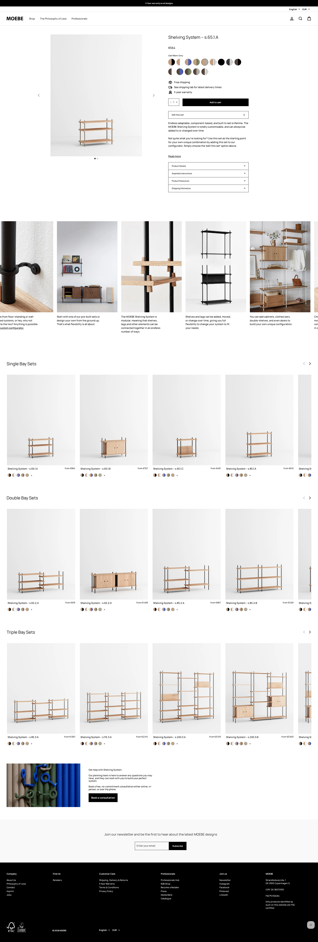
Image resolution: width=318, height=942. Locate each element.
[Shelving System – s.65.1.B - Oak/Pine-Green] (95, 475)
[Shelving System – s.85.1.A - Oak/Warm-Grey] (245, 475)
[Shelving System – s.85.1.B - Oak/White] (305, 475)
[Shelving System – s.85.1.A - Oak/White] (232, 475)
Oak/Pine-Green (196, 62)
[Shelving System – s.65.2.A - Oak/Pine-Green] (22, 609)
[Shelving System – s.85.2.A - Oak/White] (159, 609)
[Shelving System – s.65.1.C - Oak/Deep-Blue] (163, 475)
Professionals (79, 18)
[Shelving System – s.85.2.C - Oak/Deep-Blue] (309, 609)
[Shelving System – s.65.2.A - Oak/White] (13, 609)
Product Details (179, 166)
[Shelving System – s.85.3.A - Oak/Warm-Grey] (27, 743)
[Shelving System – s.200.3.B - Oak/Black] (227, 743)
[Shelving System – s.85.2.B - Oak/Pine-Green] (241, 609)
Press (164, 891)
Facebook (224, 887)
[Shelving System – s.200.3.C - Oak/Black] (300, 743)
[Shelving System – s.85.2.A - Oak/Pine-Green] (168, 609)
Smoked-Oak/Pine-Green (188, 71)
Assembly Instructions (182, 173)
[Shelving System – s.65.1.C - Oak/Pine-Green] (168, 475)
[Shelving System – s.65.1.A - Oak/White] (13, 475)
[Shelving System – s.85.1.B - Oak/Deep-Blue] (309, 475)
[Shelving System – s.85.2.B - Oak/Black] (227, 609)
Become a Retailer (170, 887)
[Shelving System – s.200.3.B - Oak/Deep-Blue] (236, 743)
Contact (11, 887)
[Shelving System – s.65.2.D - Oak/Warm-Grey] (100, 609)
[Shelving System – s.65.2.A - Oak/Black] (9, 609)
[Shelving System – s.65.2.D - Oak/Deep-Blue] (91, 609)
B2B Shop (165, 883)
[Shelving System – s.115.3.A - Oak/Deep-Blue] (91, 743)
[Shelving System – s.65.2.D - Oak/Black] (82, 609)
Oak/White (180, 62)
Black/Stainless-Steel (229, 62)
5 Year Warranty (107, 883)
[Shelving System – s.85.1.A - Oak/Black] (227, 475)
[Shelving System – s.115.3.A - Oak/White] (86, 743)
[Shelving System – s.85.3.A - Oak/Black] (9, 743)
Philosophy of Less (16, 883)
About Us (11, 880)
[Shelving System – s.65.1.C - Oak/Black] (155, 475)
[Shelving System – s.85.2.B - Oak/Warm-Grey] (245, 609)
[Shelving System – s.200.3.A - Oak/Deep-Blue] (163, 743)
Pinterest (224, 891)
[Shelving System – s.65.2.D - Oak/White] (86, 609)
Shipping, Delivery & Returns (113, 880)
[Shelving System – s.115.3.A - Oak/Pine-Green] (95, 743)
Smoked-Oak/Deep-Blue (180, 71)
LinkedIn (223, 894)
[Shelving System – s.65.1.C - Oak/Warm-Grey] (172, 475)
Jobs (9, 894)
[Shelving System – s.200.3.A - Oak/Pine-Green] (168, 743)
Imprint (10, 891)
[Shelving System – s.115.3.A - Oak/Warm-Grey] (100, 743)
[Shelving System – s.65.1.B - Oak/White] (86, 475)
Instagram (224, 883)
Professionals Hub (170, 880)
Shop (32, 18)
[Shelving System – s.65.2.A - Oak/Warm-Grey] (27, 609)
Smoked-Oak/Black (238, 62)
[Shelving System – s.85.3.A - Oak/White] (13, 743)
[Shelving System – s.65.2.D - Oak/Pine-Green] (95, 609)
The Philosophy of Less (53, 18)
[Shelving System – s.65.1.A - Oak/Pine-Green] (22, 475)
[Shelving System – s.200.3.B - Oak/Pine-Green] (241, 743)
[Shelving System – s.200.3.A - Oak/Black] (155, 743)
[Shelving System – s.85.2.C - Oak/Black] (300, 609)
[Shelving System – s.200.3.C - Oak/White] (305, 743)
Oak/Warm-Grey (204, 62)
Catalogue (166, 898)
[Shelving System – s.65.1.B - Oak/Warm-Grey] (100, 475)
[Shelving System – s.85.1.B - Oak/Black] (300, 475)
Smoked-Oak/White (171, 71)
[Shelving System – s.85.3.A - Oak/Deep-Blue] (18, 743)
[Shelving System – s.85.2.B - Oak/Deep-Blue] (236, 609)
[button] (153, 95)
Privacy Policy (106, 891)
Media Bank (166, 894)
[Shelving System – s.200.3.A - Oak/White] (159, 743)
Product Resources (180, 180)
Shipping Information (181, 188)
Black (221, 62)
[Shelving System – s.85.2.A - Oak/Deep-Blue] (163, 609)
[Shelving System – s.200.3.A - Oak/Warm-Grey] (172, 743)
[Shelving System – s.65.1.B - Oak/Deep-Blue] (91, 475)
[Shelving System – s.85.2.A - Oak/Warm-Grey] (172, 609)
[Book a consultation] (120, 785)
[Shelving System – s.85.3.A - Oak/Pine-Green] (22, 743)
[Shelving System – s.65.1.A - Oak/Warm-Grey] (27, 475)
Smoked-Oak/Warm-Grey (196, 71)
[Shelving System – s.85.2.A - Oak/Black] (155, 609)
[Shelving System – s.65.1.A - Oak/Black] (9, 475)
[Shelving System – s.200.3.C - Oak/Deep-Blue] (309, 743)
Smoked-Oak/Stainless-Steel (204, 71)
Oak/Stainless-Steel (213, 62)
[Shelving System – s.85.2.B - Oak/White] (232, 609)
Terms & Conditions (109, 887)
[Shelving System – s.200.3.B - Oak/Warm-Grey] (245, 743)
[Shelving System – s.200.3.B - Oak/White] (232, 743)
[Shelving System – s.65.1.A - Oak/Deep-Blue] (18, 475)
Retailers (57, 880)
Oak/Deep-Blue (188, 62)
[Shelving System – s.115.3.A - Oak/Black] (82, 743)
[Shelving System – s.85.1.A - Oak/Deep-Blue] (236, 475)
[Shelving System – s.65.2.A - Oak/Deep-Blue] (18, 609)
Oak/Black (171, 62)
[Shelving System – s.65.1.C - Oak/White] (159, 475)
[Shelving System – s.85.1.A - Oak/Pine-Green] (241, 475)
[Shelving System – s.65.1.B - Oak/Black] (82, 475)
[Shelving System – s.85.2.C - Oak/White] (305, 609)
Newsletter (225, 880)
